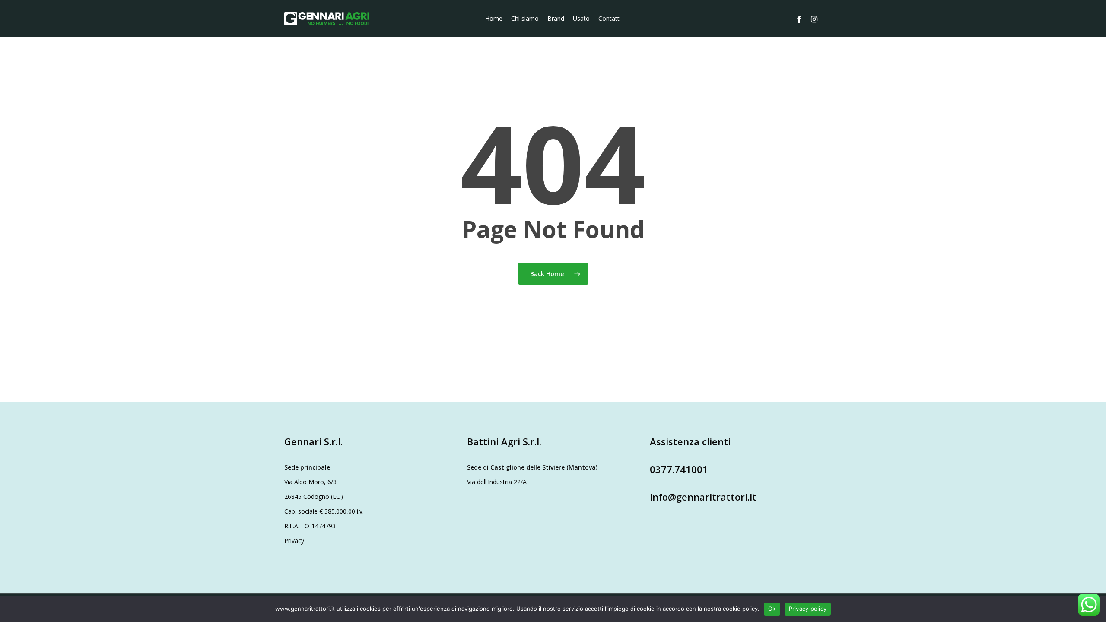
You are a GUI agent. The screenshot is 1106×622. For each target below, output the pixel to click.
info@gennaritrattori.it (703, 496)
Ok (772, 608)
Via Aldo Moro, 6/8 (310, 482)
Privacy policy (808, 608)
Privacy (294, 540)
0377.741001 (679, 469)
